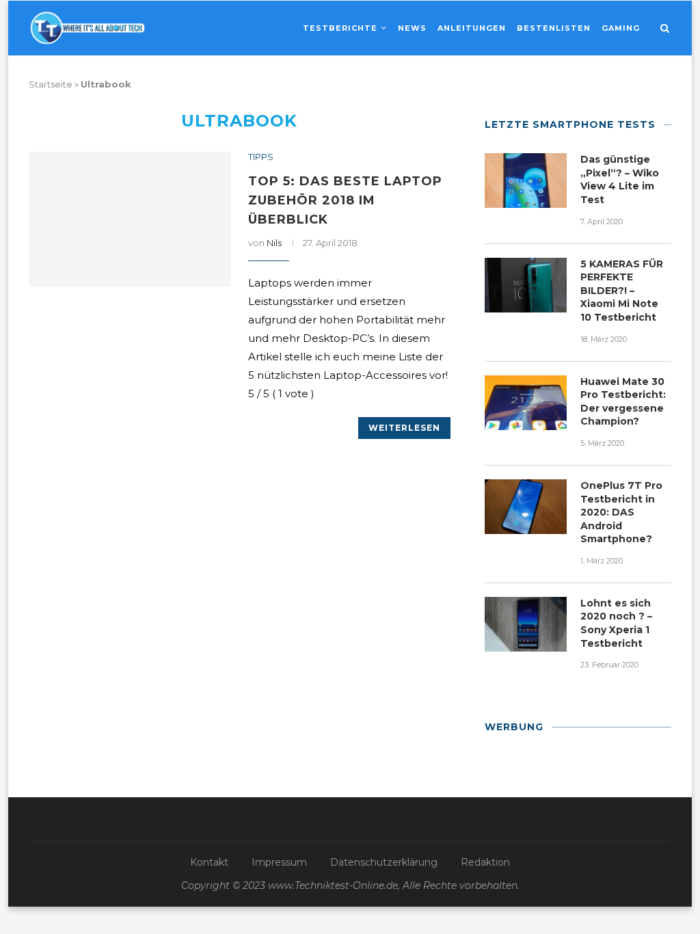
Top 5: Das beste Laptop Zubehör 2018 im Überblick (345, 200)
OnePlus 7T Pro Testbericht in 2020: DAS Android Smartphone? (621, 512)
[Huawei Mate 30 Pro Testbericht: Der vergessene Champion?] (526, 402)
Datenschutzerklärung (384, 862)
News (412, 28)
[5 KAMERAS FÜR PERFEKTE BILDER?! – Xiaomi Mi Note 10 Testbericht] (526, 285)
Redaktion (485, 862)
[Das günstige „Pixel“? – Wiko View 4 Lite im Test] (526, 180)
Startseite (50, 84)
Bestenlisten (554, 28)
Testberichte (340, 28)
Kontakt (209, 862)
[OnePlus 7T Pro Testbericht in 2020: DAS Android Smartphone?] (526, 506)
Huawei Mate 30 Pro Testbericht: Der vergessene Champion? (623, 401)
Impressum (279, 862)
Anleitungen (472, 28)
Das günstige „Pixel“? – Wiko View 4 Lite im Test (619, 179)
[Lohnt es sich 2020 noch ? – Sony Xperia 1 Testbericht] (526, 624)
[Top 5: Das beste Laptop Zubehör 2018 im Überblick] (130, 219)
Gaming (621, 28)
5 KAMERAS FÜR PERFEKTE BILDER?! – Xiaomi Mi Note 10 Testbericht (621, 290)
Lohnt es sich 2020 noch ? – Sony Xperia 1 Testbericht (616, 623)
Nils (274, 242)
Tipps (260, 157)
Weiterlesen (404, 428)
